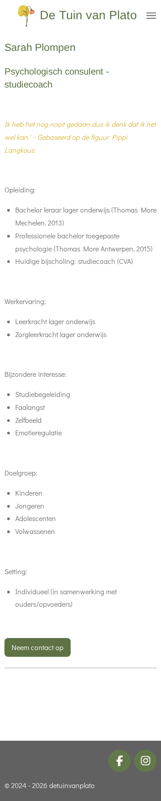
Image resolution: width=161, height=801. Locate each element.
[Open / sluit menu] (151, 15)
